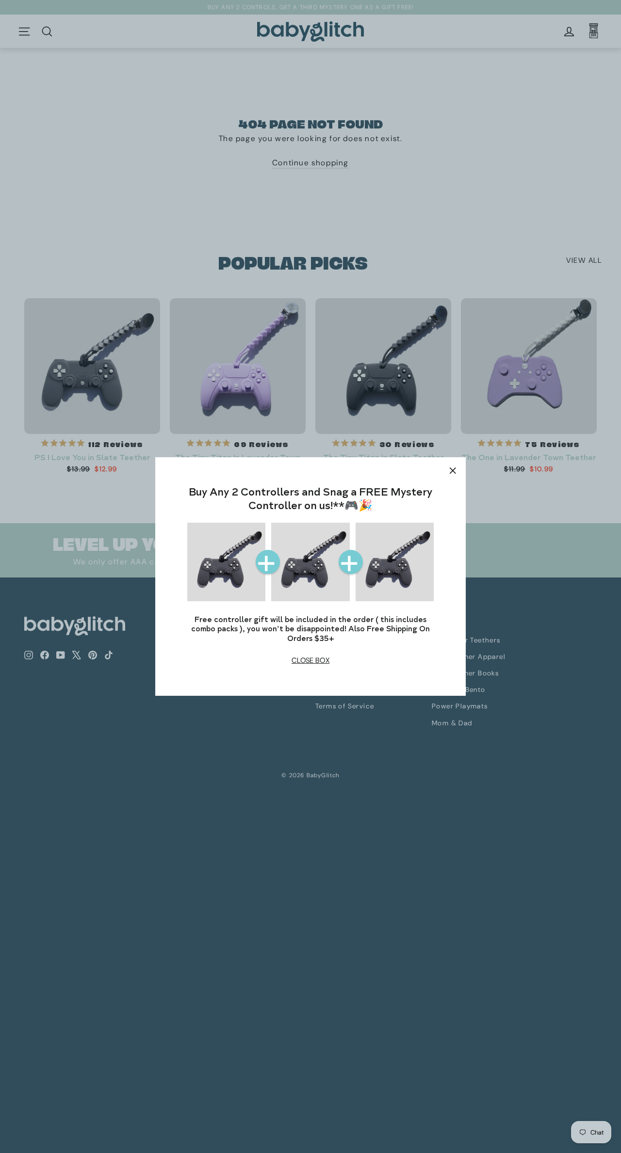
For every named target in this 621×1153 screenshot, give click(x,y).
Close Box (310, 660)
